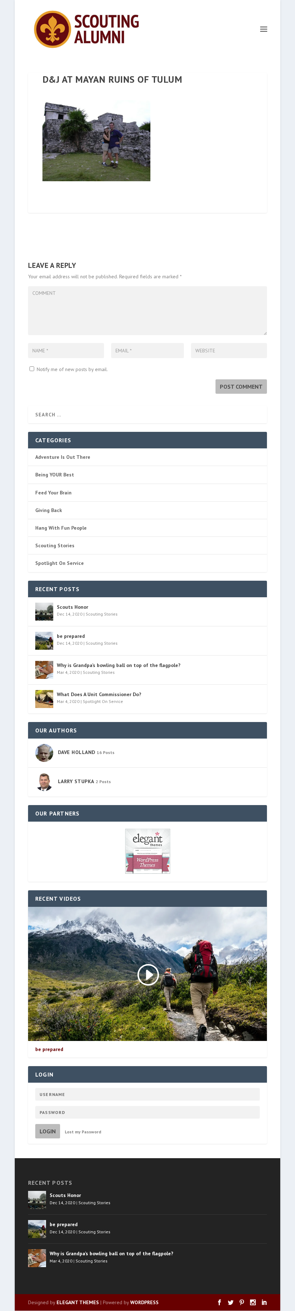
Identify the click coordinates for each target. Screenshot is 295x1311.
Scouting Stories (54, 545)
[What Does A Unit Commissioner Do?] (44, 699)
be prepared (71, 636)
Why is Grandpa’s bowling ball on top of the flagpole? (119, 665)
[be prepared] (44, 641)
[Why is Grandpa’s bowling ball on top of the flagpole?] (44, 670)
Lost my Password (83, 1131)
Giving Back (48, 510)
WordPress (144, 1302)
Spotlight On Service (59, 563)
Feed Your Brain (53, 492)
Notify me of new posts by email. (72, 369)
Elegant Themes (77, 1302)
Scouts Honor (72, 607)
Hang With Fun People (61, 528)
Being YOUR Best (54, 474)
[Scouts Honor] (44, 612)
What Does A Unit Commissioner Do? (99, 694)
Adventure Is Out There (62, 457)
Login (48, 1131)
